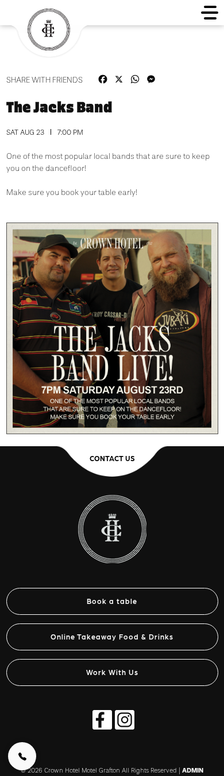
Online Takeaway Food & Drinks (112, 636)
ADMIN (192, 770)
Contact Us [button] (112, 458)
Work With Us (112, 672)
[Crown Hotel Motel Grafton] (112, 523)
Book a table (112, 600)
